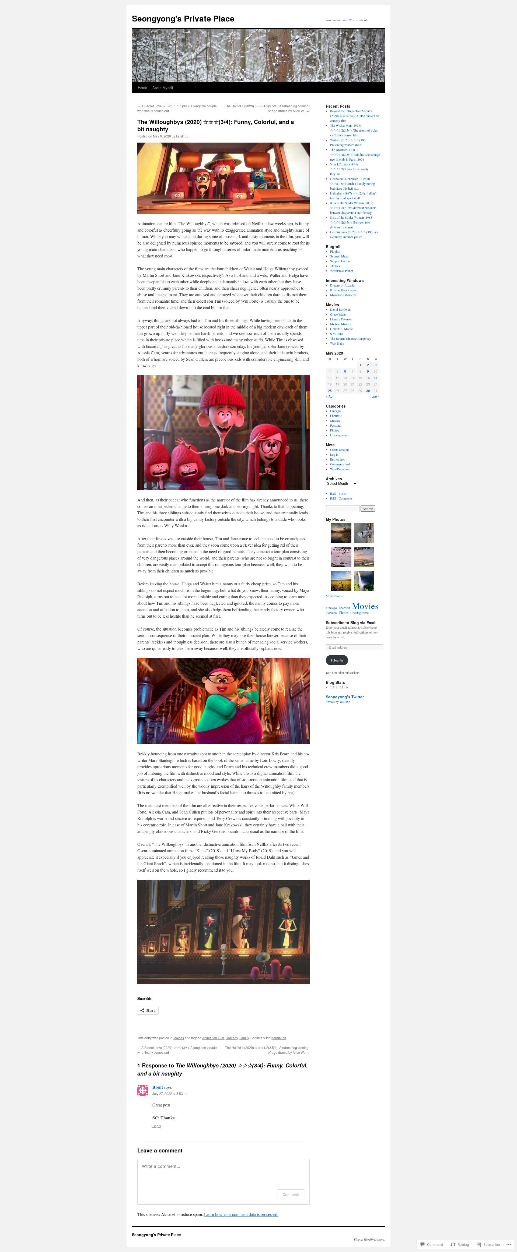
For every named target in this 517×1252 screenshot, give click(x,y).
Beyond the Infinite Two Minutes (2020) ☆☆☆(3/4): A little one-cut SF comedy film (355, 116)
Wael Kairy (337, 343)
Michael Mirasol (340, 324)
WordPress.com (340, 469)
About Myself (162, 87)
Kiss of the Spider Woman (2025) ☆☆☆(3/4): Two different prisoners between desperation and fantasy (353, 208)
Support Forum (340, 261)
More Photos (334, 596)
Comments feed (340, 464)
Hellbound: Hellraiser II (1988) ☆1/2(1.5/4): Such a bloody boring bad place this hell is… (352, 183)
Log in (334, 454)
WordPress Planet (341, 270)
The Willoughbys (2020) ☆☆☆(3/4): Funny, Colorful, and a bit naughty (215, 125)
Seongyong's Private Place (183, 18)
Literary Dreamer (341, 319)
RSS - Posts (338, 493)
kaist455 (182, 136)
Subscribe (337, 660)
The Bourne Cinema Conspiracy (350, 338)
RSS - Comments (341, 498)
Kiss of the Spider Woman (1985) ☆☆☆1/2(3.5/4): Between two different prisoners (351, 222)
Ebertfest (335, 415)
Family (244, 1037)
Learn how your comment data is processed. (241, 1214)
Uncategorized (339, 435)
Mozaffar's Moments (343, 295)
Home (142, 87)
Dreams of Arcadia (342, 285)
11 (330, 377)
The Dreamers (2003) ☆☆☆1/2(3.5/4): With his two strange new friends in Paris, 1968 (355, 154)
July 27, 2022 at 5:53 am (170, 1093)
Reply (156, 1125)
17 (376, 377)
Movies (178, 1037)
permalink (278, 1037)
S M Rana (336, 333)
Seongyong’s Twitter (345, 696)
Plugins (335, 251)
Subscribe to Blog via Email (351, 622)
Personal (335, 425)
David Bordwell (340, 309)
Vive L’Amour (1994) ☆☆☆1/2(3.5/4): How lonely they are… (349, 169)
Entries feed (337, 459)
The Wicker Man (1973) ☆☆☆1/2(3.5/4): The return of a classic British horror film (354, 130)
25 (330, 390)
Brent (157, 1087)
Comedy (232, 1037)
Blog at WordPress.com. (369, 1239)
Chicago (335, 411)
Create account (339, 449)
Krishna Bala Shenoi (343, 290)
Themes (335, 266)
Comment (290, 1194)
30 (368, 390)
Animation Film (213, 1037)
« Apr (330, 396)
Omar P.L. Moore (341, 329)
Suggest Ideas (339, 256)
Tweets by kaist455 (338, 701)
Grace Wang (338, 314)
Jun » (376, 396)
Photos (334, 430)
